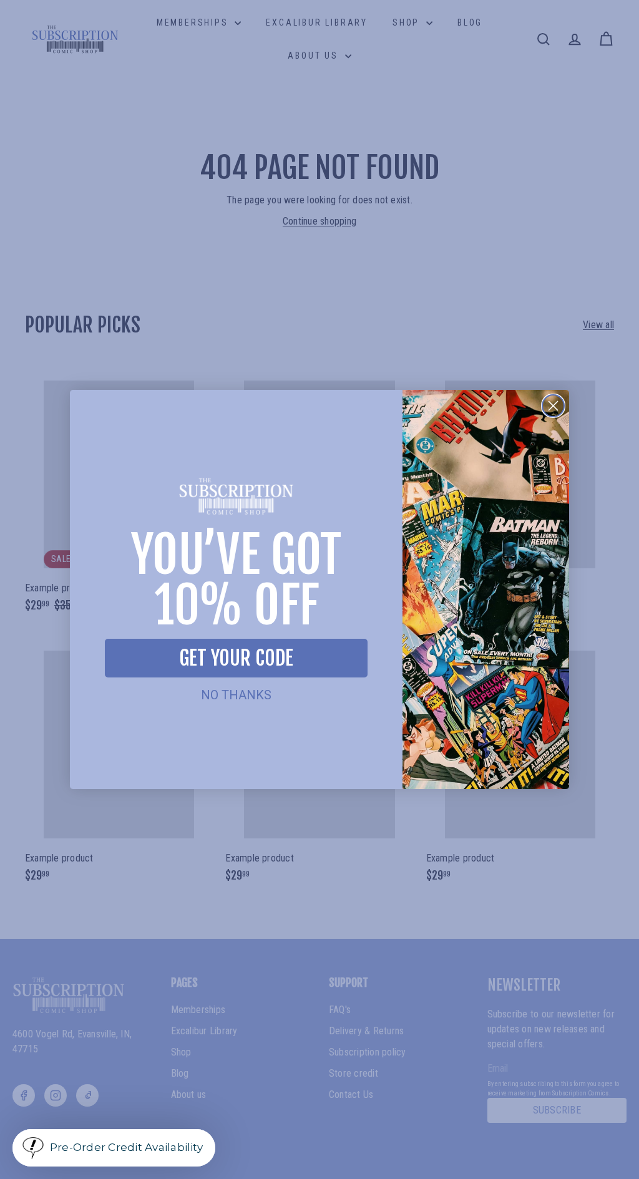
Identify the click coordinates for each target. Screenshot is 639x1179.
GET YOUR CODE (236, 658)
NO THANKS (236, 694)
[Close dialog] (553, 406)
